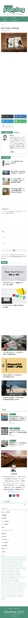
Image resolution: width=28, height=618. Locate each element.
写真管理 (5, 20)
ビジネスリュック (21, 586)
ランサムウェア (19, 592)
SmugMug (10, 571)
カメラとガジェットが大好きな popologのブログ (14, 613)
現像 (3, 599)
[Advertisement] (14, 69)
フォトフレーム (5, 589)
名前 (3, 231)
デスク (14, 586)
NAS (23, 17)
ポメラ (12, 589)
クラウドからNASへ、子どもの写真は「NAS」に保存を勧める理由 (17, 180)
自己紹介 (10, 608)
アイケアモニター (20, 577)
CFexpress (14, 559)
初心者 (9, 596)
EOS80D (10, 562)
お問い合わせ (16, 608)
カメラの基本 (14, 20)
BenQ (8, 559)
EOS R (21, 562)
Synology (11, 574)
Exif (3, 565)
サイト (3, 243)
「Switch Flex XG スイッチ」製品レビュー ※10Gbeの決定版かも (18, 432)
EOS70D (4, 562)
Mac (8, 568)
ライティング (11, 592)
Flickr (14, 565)
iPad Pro (19, 565)
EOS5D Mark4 (22, 559)
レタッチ (4, 596)
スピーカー (23, 583)
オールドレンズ (5, 580)
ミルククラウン (19, 589)
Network (18, 568)
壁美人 (14, 596)
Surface (17, 571)
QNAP (23, 568)
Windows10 (4, 577)
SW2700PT (4, 574)
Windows (14, 17)
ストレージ (16, 583)
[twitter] (10, 152)
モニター (4, 592)
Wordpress (12, 577)
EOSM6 (15, 562)
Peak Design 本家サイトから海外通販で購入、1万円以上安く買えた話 (18, 190)
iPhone (3, 568)
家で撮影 (20, 596)
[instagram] (14, 152)
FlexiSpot (8, 565)
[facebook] (12, 152)
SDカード (4, 571)
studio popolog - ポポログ (14, 612)
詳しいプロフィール (14, 491)
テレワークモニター (6, 586)
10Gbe (3, 559)
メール (4, 237)
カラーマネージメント (6, 583)
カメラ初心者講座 (14, 580)
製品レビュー (4, 17)
